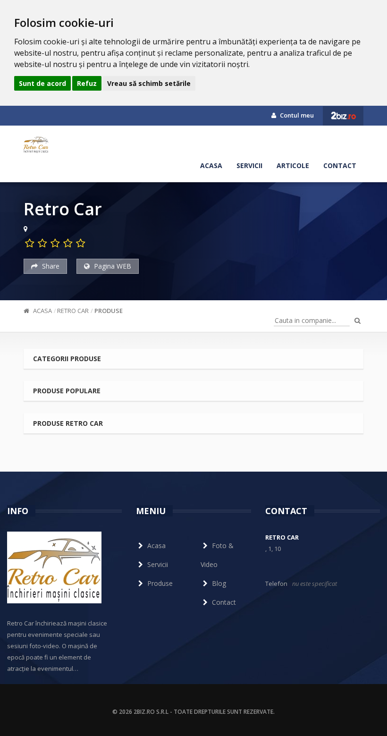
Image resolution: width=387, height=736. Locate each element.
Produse (108, 310)
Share (49, 266)
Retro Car (73, 310)
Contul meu (296, 115)
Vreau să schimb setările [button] (149, 83)
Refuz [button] (87, 83)
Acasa (211, 165)
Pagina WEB (111, 266)
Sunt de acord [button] (42, 83)
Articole (293, 165)
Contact (339, 165)
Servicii (249, 165)
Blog (219, 583)
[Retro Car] (36, 144)
